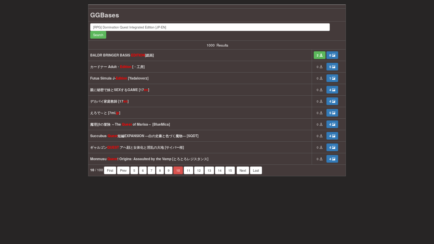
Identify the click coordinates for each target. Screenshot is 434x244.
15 (230, 170)
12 (199, 170)
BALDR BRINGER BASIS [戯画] (122, 55)
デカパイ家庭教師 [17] (109, 101)
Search (98, 35)
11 (188, 170)
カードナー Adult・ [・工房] (117, 66)
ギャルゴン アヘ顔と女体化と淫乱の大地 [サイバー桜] (137, 147)
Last (256, 170)
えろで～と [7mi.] (105, 112)
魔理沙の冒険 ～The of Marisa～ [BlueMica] (130, 124)
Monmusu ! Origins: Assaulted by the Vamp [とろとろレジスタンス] (149, 158)
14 (220, 170)
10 (178, 170)
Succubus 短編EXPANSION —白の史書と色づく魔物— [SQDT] (144, 135)
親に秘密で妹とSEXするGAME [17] (119, 89)
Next (243, 170)
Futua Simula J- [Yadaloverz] (119, 78)
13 (209, 170)
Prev (123, 170)
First (110, 170)
